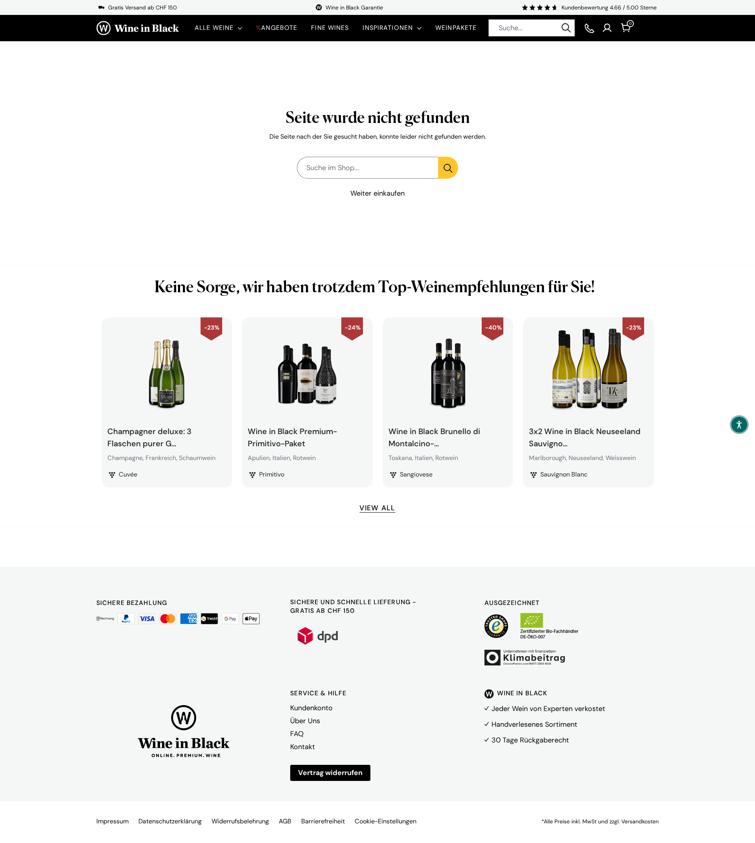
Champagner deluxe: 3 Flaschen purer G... (149, 436)
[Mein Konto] (607, 28)
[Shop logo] (137, 28)
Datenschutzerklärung (170, 821)
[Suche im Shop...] (448, 168)
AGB (285, 821)
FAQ (297, 734)
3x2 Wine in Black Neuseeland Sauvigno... (585, 436)
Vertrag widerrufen (330, 772)
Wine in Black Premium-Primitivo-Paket (292, 436)
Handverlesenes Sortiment (534, 724)
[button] (739, 424)
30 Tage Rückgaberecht (530, 740)
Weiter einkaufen (377, 193)
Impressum (112, 821)
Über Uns (305, 721)
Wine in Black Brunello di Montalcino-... (434, 436)
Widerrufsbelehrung (240, 821)
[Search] (566, 28)
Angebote (276, 28)
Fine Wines (330, 28)
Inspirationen (388, 28)
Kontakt (302, 746)
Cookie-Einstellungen (385, 821)
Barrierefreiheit (323, 821)
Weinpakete (456, 28)
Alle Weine (214, 28)
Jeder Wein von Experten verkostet (548, 708)
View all (377, 508)
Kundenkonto (311, 708)
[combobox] (531, 28)
